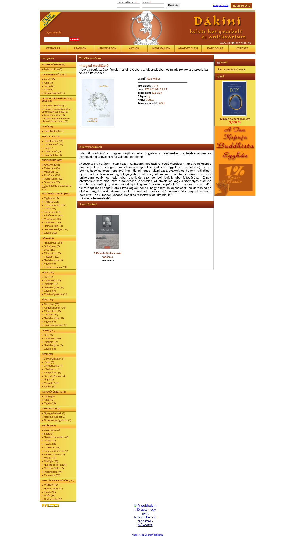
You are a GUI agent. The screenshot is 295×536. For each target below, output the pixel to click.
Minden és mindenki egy (235, 119)
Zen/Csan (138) (52, 175)
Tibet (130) (48, 272)
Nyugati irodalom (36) (55, 465)
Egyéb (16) (50, 403)
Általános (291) (52, 165)
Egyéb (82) (50, 263)
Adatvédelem (188, 48)
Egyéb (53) (50, 349)
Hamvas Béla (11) (53, 226)
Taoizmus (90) (51, 304)
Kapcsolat (215, 48)
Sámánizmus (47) (53, 215)
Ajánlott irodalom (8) (54, 115)
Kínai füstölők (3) (53, 155)
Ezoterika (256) (52, 447)
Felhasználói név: (127, 2)
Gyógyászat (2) (51, 408)
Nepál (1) (49, 379)
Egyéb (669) (49, 425)
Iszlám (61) (50, 208)
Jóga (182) (50, 249)
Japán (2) (49, 86)
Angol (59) (49, 79)
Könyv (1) (49, 148)
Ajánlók (80, 48)
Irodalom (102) (51, 256)
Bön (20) (48, 277)
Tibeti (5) (48, 89)
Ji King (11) (50, 440)
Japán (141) (48, 330)
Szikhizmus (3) (52, 246)
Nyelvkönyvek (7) (53, 260)
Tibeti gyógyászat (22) (56, 294)
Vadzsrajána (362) (53, 178)
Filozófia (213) (51, 201)
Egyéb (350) (50, 233)
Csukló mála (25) (53, 499)
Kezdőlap (53, 48)
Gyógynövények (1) (54, 413)
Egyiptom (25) (51, 198)
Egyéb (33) (50, 444)
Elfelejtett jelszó (220, 5)
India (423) (48, 238)
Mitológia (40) (51, 461)
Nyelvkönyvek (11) (54, 318)
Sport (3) (48, 433)
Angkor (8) (49, 386)
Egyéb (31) (50, 492)
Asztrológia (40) (52, 430)
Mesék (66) (50, 458)
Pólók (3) (47, 126)
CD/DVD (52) (51, 485)
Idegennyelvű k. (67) (54, 74)
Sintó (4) (48, 335)
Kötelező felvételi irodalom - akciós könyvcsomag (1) (57, 110)
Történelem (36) (52, 222)
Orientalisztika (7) (53, 365)
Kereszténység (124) (55, 205)
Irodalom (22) (51, 284)
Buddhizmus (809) (52, 160)
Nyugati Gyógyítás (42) (56, 437)
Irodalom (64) (51, 342)
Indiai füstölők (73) (53, 141)
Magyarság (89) (52, 219)
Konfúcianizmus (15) (55, 307)
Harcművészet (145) (54, 392)
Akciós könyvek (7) (53, 64)
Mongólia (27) (51, 383)
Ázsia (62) (47, 354)
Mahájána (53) (51, 172)
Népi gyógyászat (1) (54, 416)
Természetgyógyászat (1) (57, 420)
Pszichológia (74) (53, 471)
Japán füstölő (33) (53, 144)
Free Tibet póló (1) (53, 131)
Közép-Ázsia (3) (52, 372)
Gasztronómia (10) (54, 468)
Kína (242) (47, 299)
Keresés (242, 48)
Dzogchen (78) (52, 182)
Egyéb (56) (50, 321)
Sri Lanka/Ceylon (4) (55, 376)
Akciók (134, 48)
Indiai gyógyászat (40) (55, 267)
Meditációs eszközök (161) (58, 480)
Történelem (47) (52, 338)
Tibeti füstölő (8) (52, 151)
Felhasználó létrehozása (241, 5)
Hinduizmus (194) (53, 242)
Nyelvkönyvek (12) (54, 287)
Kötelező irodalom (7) (55, 105)
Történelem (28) (52, 280)
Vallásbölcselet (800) (55, 193)
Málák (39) (49, 495)
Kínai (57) (49, 400)
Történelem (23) (52, 253)
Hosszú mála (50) (53, 488)
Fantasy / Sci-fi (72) (54, 454)
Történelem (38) (52, 311)
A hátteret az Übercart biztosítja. (147, 535)
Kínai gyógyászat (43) (55, 325)
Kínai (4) (48, 82)
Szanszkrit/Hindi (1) (54, 93)
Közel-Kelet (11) (52, 369)
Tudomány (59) (52, 475)
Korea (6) (49, 362)
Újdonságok (107, 48)
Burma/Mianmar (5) (54, 358)
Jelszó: (146, 2)
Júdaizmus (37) (52, 212)
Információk (161, 48)
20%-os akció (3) (53, 69)
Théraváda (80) (52, 168)
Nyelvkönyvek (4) (53, 345)
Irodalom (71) (51, 314)
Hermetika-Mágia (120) (56, 229)
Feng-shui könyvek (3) (56, 451)
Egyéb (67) (50, 291)
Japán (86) (50, 396)
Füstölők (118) (50, 136)
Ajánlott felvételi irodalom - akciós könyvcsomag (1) (56, 119)
